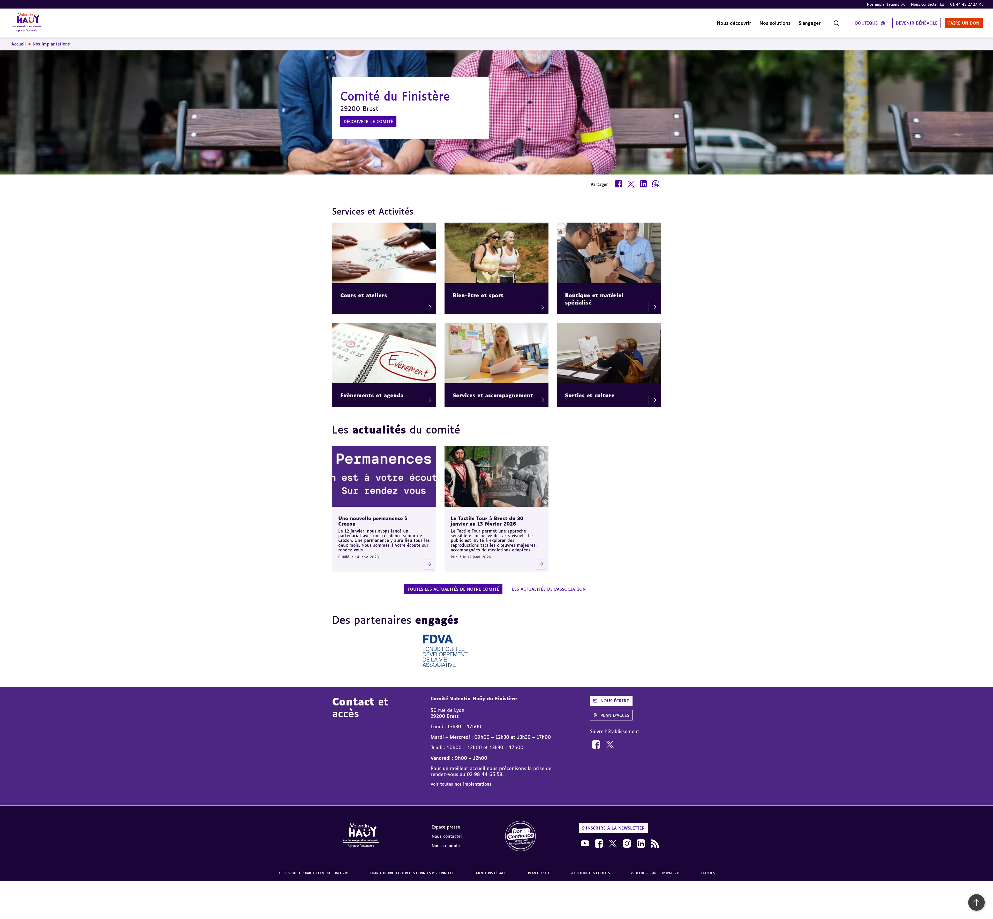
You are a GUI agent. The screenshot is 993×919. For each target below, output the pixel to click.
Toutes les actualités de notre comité (453, 589)
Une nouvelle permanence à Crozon (373, 521)
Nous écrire (614, 700)
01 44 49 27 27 (963, 4)
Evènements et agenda (371, 395)
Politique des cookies (590, 873)
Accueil (18, 44)
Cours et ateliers (363, 295)
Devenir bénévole (916, 23)
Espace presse (446, 827)
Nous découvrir (734, 23)
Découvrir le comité (368, 121)
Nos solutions (775, 23)
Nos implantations (883, 4)
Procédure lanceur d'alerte (655, 873)
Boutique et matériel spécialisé (594, 299)
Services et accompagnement (493, 395)
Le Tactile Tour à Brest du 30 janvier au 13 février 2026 (487, 521)
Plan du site (539, 873)
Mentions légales (491, 873)
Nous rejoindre (447, 845)
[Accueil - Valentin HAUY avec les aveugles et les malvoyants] (361, 836)
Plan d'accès (614, 715)
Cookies (708, 873)
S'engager (810, 23)
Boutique (866, 23)
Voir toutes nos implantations (461, 784)
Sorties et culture (589, 395)
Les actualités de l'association (549, 589)
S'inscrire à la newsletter (613, 828)
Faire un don (963, 23)
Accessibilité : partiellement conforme (314, 873)
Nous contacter (924, 4)
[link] (596, 744)
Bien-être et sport (478, 295)
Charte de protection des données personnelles (412, 873)
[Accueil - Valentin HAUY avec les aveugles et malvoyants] (26, 23)
